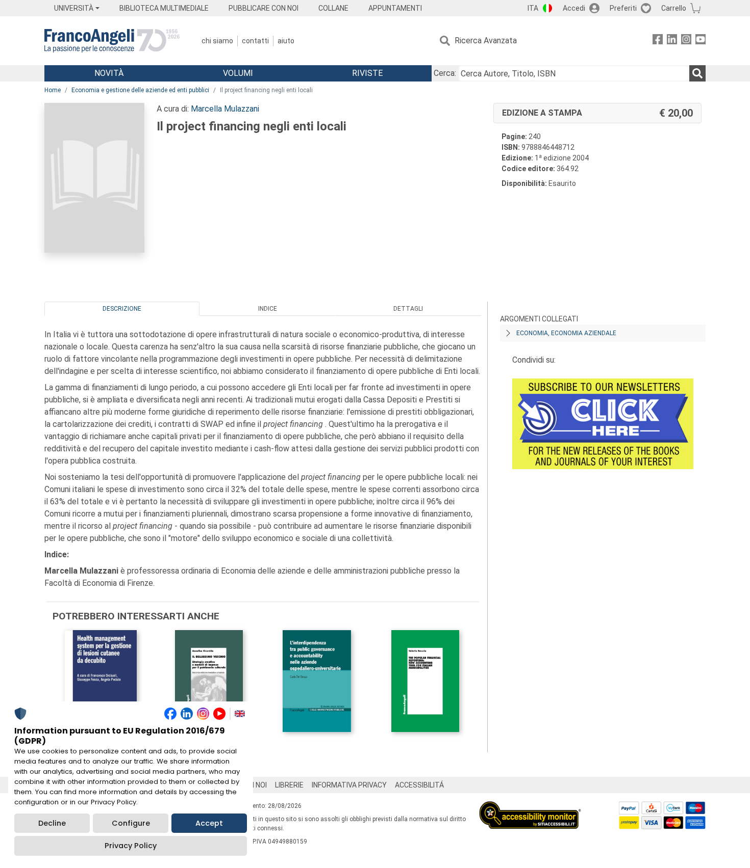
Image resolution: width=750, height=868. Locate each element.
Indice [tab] (267, 308)
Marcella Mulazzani (225, 109)
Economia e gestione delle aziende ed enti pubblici (140, 90)
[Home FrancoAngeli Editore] (112, 40)
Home (52, 90)
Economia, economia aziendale (566, 333)
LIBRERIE (289, 785)
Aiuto (286, 41)
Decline (52, 823)
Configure (131, 823)
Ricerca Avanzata (486, 40)
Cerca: (445, 73)
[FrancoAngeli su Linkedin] (672, 41)
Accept (209, 823)
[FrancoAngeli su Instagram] (686, 41)
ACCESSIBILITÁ (419, 785)
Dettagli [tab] (408, 308)
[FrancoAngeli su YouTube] (700, 41)
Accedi (574, 8)
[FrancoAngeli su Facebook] (658, 41)
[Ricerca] (697, 73)
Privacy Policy (131, 845)
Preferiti (623, 8)
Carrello (673, 8)
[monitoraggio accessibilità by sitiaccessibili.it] (530, 807)
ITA (533, 8)
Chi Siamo (217, 41)
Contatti (255, 41)
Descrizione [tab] (122, 308)
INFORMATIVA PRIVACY (349, 785)
